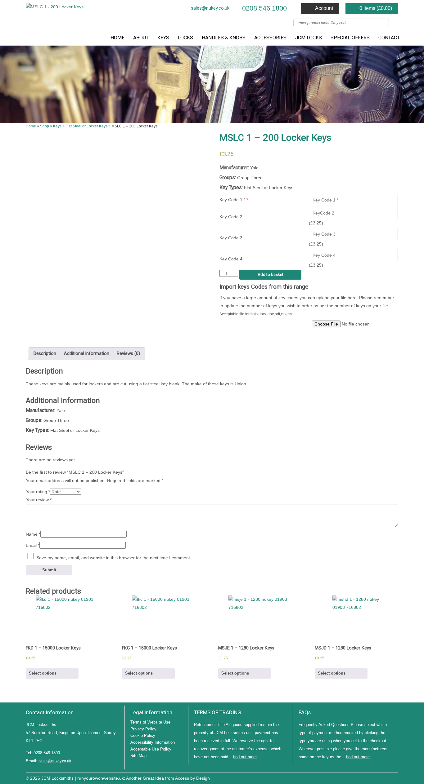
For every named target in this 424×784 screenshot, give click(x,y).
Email (32, 545)
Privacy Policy (143, 729)
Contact (389, 38)
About (141, 38)
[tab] (45, 353)
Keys (163, 38)
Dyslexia (386, 777)
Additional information (86, 353)
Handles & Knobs (224, 38)
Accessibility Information (152, 742)
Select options (42, 673)
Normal (367, 777)
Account (324, 8)
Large (376, 777)
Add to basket (270, 274)
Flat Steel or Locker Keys (86, 126)
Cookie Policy (142, 735)
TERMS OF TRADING (217, 712)
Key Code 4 (230, 258)
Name (33, 534)
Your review (39, 499)
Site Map (138, 755)
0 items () (375, 8)
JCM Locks (308, 38)
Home (117, 38)
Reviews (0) (128, 353)
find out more (245, 757)
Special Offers (350, 38)
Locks (185, 38)
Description (45, 353)
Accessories (270, 38)
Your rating (38, 491)
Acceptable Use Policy (150, 749)
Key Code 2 (230, 216)
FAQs (305, 712)
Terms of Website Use (150, 722)
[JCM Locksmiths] (54, 7)
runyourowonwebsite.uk (100, 778)
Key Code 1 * (233, 199)
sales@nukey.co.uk (210, 8)
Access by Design (192, 778)
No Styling (395, 777)
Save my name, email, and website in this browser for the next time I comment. (113, 557)
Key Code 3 (230, 237)
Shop (44, 126)
